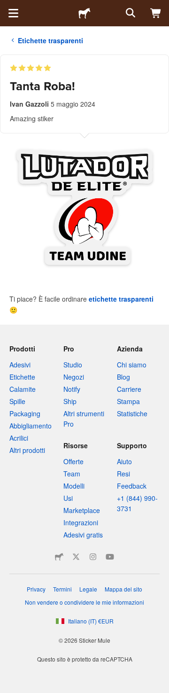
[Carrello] (156, 13)
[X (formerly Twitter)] (76, 556)
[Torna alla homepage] (84, 13)
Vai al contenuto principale (7, 7)
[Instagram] (93, 556)
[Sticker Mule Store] (59, 556)
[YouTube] (110, 556)
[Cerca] (129, 13)
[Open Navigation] (13, 13)
